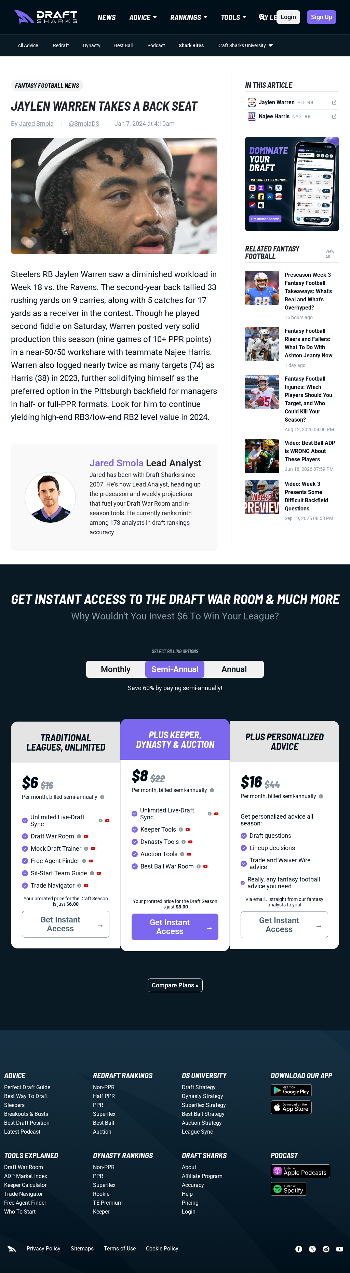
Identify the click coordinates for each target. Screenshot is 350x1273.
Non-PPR (104, 1087)
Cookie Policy (162, 1249)
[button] (107, 821)
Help (187, 1194)
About (189, 1167)
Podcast (156, 45)
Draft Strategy (199, 1087)
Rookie (101, 1194)
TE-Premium (108, 1203)
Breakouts (16, 1114)
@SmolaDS (84, 123)
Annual (234, 669)
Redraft (61, 45)
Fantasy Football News (47, 85)
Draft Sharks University (241, 45)
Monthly (116, 669)
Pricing (190, 1203)
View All (329, 254)
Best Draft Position (27, 1123)
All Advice (28, 45)
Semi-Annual (175, 669)
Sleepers (14, 1105)
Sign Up (321, 16)
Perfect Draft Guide (27, 1087)
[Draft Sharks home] (45, 17)
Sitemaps (82, 1249)
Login (288, 16)
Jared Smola (36, 123)
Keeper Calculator (25, 1185)
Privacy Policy (43, 1249)
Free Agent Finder (25, 1203)
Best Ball (123, 45)
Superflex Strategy (204, 1105)
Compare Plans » (175, 985)
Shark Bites (191, 45)
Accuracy (193, 1185)
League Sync (197, 1131)
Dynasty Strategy (202, 1096)
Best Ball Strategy (203, 1114)
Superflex (104, 1114)
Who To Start (20, 1211)
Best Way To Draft (26, 1096)
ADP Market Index (25, 1176)
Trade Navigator (23, 1194)
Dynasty (91, 45)
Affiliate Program (202, 1176)
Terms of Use (120, 1249)
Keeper (101, 1211)
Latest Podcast (22, 1131)
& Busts (39, 1114)
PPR (98, 1105)
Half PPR (104, 1096)
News (107, 17)
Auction (102, 1131)
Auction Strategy (202, 1123)
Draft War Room (23, 1167)
